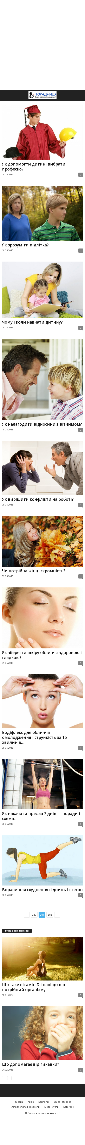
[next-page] (9, 1078)
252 (50, 914)
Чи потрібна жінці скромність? (33, 571)
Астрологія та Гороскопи (26, 1106)
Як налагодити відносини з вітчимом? (42, 424)
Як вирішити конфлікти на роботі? (38, 499)
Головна (18, 1101)
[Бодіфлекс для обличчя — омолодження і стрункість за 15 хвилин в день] (42, 701)
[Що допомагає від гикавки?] (42, 1033)
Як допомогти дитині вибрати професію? (33, 166)
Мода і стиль (51, 1106)
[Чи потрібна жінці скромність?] (42, 541)
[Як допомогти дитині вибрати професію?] (42, 132)
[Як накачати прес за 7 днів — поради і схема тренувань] (42, 784)
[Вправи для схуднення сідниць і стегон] (42, 860)
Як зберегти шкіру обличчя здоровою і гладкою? (42, 655)
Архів (31, 1101)
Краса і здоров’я (62, 1101)
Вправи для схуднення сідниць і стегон (42, 889)
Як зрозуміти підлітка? (25, 245)
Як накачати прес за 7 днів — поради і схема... (41, 816)
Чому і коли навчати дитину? (32, 322)
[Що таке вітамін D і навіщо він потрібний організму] (42, 959)
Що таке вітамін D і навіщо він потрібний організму (33, 987)
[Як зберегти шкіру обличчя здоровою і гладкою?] (42, 617)
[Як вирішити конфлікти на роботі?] (42, 468)
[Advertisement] (42, 45)
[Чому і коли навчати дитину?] (42, 290)
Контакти (43, 1101)
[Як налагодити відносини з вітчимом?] (42, 379)
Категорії (68, 1106)
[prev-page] (4, 1078)
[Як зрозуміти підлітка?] (42, 213)
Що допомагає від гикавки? (30, 1064)
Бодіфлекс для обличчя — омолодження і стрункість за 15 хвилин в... (34, 737)
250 (34, 914)
